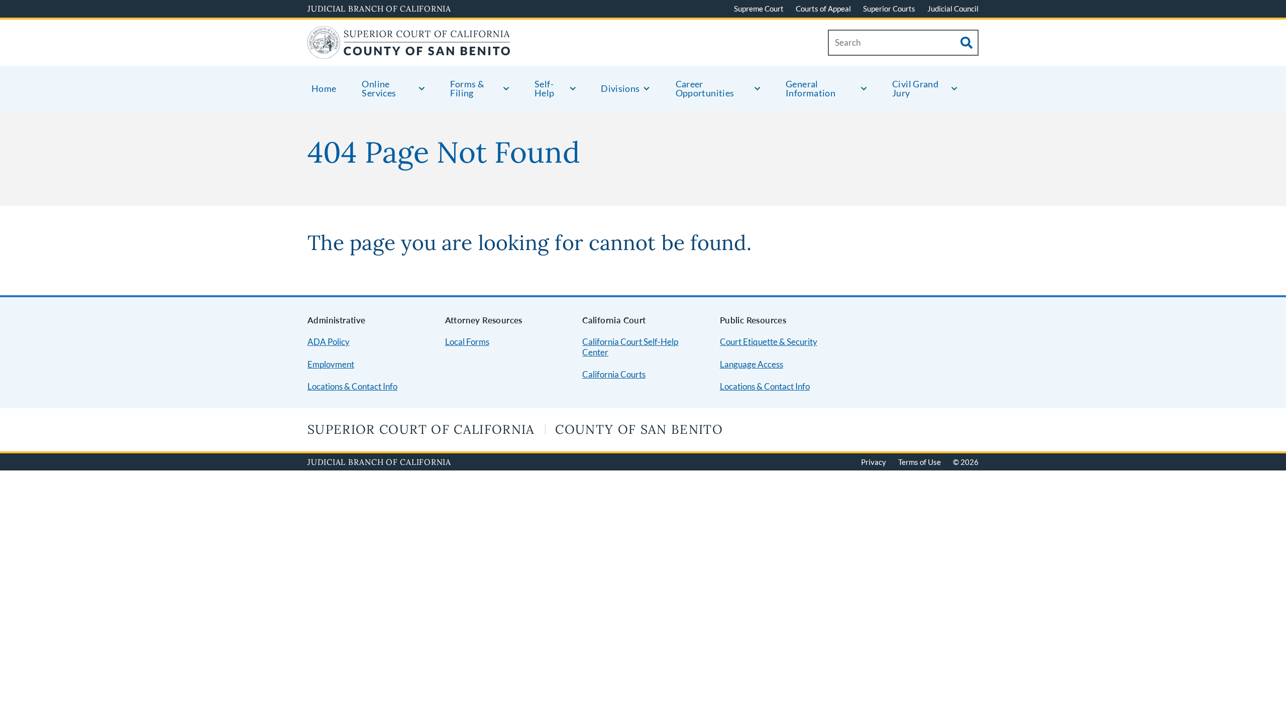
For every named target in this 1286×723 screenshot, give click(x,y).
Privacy (873, 461)
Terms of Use (919, 461)
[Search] (966, 43)
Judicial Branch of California (379, 9)
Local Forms (467, 341)
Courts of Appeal (823, 8)
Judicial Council (953, 8)
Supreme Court (759, 8)
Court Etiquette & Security (768, 341)
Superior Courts (889, 8)
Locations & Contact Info (352, 386)
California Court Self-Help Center (630, 346)
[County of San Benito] (408, 52)
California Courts (614, 374)
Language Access (751, 364)
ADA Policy (328, 341)
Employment (330, 364)
